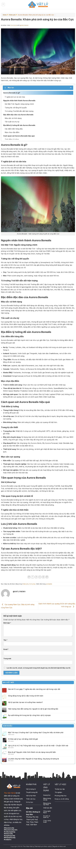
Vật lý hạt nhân (31, 795)
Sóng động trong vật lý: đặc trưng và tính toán (25, 696)
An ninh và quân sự (46, 816)
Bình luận (7, 623)
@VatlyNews (24, 25)
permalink (49, 584)
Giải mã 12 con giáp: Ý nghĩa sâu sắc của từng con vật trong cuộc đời (34, 689)
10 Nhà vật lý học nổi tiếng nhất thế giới (23, 739)
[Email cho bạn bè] (39, 577)
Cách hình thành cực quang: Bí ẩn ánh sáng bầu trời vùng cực (56, 605)
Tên (5, 640)
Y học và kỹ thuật (47, 821)
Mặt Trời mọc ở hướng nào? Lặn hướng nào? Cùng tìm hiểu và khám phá (35, 732)
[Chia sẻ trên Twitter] (36, 577)
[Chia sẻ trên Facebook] (32, 577)
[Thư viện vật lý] (38, 4)
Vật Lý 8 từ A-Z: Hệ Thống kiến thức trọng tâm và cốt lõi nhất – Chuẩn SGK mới (38, 746)
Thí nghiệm (58, 792)
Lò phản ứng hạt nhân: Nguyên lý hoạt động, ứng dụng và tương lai (33, 759)
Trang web (7, 658)
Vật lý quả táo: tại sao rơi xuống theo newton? (25, 702)
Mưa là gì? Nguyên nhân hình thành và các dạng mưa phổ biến (32, 752)
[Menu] (3, 4)
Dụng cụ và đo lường (62, 799)
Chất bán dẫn (47, 808)
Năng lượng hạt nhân (47, 803)
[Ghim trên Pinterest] (43, 577)
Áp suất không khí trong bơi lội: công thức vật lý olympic (29, 715)
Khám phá (12, 15)
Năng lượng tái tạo (47, 799)
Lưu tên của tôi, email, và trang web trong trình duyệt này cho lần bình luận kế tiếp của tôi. (39, 668)
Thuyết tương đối (32, 792)
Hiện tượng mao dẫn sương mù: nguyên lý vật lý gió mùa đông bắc (33, 709)
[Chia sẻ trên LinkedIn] (47, 577)
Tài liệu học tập (60, 789)
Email (6, 649)
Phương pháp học (60, 795)
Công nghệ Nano (46, 811)
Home (4, 15)
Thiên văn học (30, 799)
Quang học (46, 795)
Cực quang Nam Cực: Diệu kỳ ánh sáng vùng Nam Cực (17, 606)
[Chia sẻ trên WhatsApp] (29, 577)
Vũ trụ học (32, 584)
